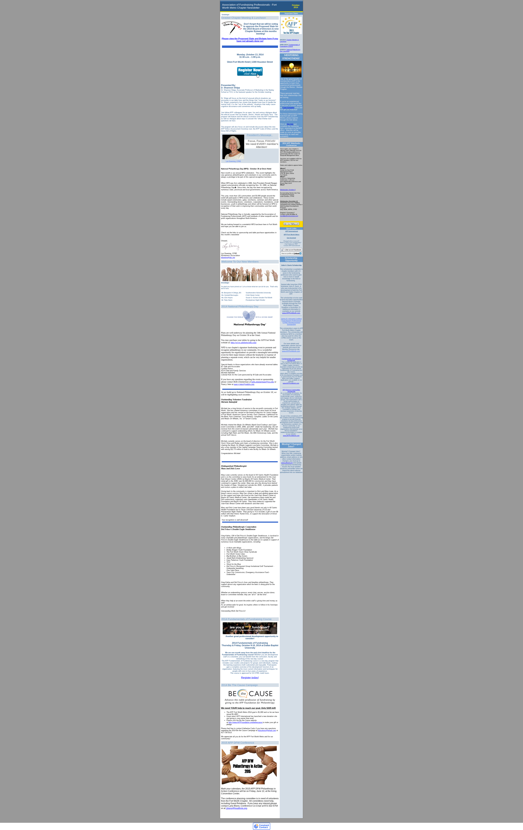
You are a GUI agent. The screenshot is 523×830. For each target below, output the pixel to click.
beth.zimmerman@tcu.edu (262, 382)
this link (290, 124)
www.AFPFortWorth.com (291, 313)
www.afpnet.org (287, 463)
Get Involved (291, 238)
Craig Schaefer (288, 108)
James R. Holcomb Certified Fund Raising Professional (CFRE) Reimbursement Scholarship (291, 321)
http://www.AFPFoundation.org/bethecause (245, 722)
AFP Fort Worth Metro (291, 234)
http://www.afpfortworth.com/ (243, 342)
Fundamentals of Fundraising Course (290, 45)
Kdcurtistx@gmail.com (267, 730)
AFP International (291, 231)
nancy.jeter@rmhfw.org (244, 384)
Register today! (250, 677)
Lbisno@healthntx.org (236, 808)
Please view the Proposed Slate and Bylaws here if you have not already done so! (250, 39)
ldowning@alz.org (228, 257)
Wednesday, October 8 (287, 190)
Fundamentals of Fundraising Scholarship (291, 359)
